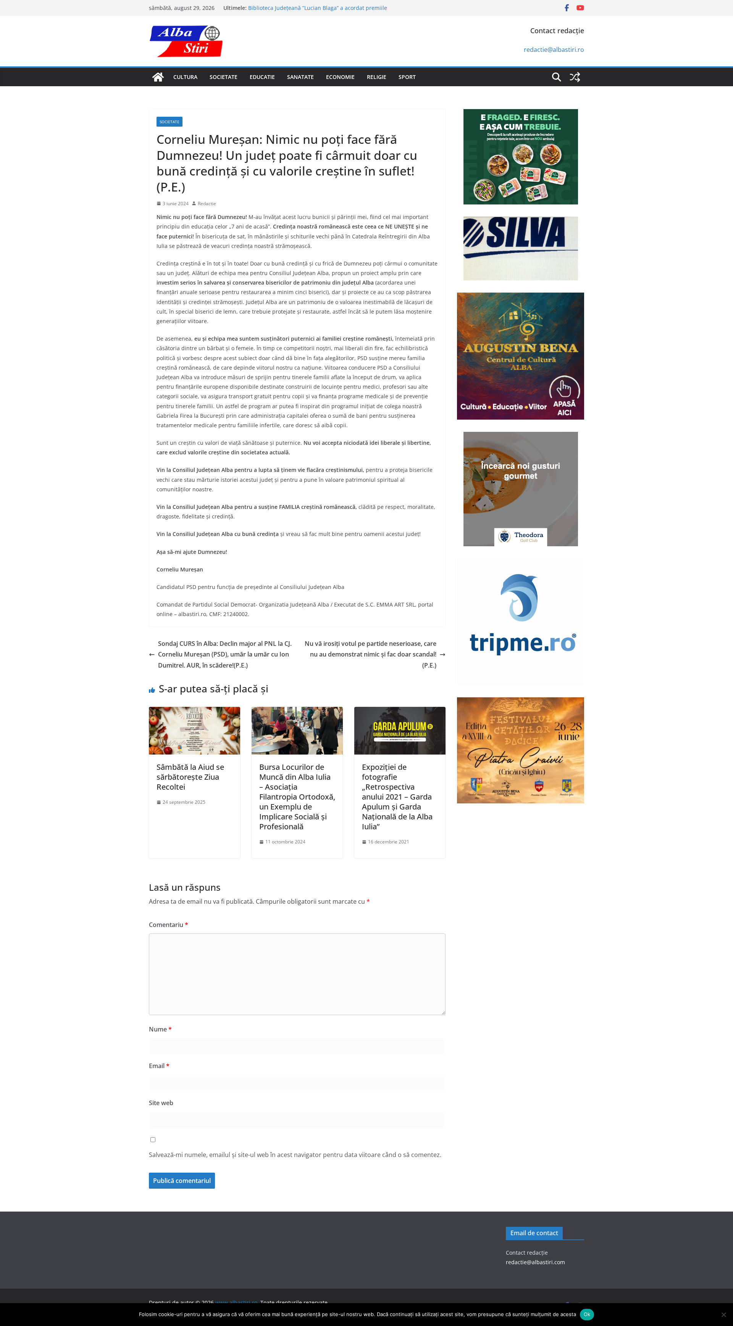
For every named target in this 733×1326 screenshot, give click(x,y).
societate (223, 76)
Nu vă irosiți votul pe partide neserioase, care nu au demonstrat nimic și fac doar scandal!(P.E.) (370, 654)
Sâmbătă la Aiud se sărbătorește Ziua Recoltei (190, 777)
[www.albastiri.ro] (158, 77)
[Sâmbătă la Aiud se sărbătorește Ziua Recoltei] (194, 712)
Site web (161, 1103)
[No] (723, 1314)
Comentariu (168, 924)
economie (340, 76)
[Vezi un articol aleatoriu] (575, 77)
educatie (262, 76)
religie (376, 76)
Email (159, 1066)
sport (407, 76)
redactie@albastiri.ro (554, 49)
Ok (587, 1314)
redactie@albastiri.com (535, 1262)
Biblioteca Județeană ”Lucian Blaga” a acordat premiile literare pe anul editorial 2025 (317, 11)
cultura (185, 76)
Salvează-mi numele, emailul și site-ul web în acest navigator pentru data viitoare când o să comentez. (295, 1155)
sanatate (300, 76)
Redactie (207, 203)
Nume (160, 1029)
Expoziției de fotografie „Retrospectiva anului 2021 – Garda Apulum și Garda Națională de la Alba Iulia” (397, 797)
